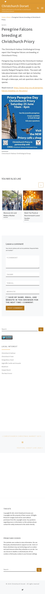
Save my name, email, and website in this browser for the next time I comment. (22, 299)
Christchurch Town (8, 356)
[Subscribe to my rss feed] (2, 1)
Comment (12, 258)
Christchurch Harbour (9, 353)
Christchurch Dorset (18, 584)
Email (10, 283)
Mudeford (5, 367)
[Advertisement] (22, 400)
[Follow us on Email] (8, 1)
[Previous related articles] (35, 185)
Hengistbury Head (8, 360)
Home (4, 17)
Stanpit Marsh (6, 370)
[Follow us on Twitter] (5, 1)
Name (10, 274)
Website (11, 292)
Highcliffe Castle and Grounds (11, 363)
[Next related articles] (40, 185)
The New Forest (7, 373)
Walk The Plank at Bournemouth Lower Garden (32, 215)
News (9, 17)
